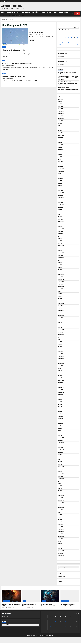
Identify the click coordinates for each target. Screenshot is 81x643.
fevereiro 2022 (61, 221)
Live (78, 13)
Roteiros (66, 12)
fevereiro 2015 (61, 409)
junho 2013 (60, 457)
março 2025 (60, 132)
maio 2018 (60, 325)
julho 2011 (60, 512)
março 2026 (60, 106)
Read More (32, 40)
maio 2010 (60, 543)
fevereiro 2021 (61, 245)
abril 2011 (60, 519)
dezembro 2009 (61, 555)
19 (62, 40)
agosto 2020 (60, 260)
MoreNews (44, 635)
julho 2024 (60, 152)
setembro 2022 (61, 204)
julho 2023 (60, 180)
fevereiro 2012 (61, 495)
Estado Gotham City (26, 12)
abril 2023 (60, 188)
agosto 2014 (60, 423)
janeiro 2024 (60, 166)
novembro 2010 (61, 531)
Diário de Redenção (13, 15)
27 (65, 42)
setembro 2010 (61, 536)
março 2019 (60, 301)
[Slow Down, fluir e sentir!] (50, 596)
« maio (59, 44)
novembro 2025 (61, 113)
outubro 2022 (60, 202)
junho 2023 (60, 183)
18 (59, 40)
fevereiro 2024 (61, 164)
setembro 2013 (61, 450)
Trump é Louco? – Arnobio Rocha (64, 89)
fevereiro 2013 (61, 466)
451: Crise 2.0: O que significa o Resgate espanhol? (17, 63)
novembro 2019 (61, 281)
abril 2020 (60, 269)
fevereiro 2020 (61, 274)
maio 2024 (60, 156)
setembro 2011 (61, 507)
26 (62, 42)
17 (77, 37)
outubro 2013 (60, 447)
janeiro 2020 (60, 277)
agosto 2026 (60, 99)
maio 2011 (60, 517)
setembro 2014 (61, 421)
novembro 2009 (61, 558)
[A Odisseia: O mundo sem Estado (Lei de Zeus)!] (11, 596)
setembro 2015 (61, 392)
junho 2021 (60, 241)
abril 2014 (60, 433)
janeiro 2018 (60, 332)
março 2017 (60, 349)
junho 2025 (60, 125)
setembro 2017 (61, 334)
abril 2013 (60, 461)
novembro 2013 (61, 445)
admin (31, 34)
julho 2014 (60, 426)
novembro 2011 (61, 502)
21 (68, 40)
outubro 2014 (60, 418)
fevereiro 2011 (61, 524)
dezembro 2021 (61, 226)
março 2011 (60, 522)
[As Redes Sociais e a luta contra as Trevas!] (31, 596)
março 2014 (60, 435)
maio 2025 (60, 128)
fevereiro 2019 (61, 303)
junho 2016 (60, 370)
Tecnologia (4, 15)
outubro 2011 (60, 505)
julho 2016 (60, 368)
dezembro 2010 (61, 529)
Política (55, 12)
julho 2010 (60, 541)
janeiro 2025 (60, 137)
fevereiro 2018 (61, 329)
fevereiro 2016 (61, 380)
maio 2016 (60, 373)
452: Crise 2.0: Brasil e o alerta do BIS (13, 50)
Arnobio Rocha (11, 6)
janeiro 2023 (60, 195)
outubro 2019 (60, 284)
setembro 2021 (61, 233)
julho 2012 (60, 483)
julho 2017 (60, 339)
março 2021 (60, 243)
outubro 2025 (60, 116)
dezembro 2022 (61, 197)
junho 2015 (60, 399)
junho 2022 (60, 212)
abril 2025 (60, 130)
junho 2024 (60, 154)
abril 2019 (60, 298)
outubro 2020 (60, 255)
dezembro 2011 (61, 500)
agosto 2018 (60, 317)
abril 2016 (60, 375)
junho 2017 (60, 341)
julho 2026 (60, 101)
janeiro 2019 (60, 305)
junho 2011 (60, 514)
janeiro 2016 (60, 382)
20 (65, 40)
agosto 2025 (60, 120)
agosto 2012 (60, 481)
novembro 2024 (61, 142)
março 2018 (60, 327)
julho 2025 (60, 123)
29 (71, 42)
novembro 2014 (61, 416)
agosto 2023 (60, 178)
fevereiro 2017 (61, 351)
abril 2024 (60, 159)
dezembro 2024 (61, 140)
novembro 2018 (61, 310)
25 (59, 42)
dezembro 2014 (61, 414)
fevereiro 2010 (61, 550)
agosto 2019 (60, 289)
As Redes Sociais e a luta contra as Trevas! (29, 604)
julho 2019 (60, 291)
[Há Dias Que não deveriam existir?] (69, 596)
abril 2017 (60, 346)
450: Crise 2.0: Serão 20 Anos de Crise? (13, 77)
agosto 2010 (60, 538)
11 (59, 37)
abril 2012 (60, 490)
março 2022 (60, 219)
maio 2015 (60, 401)
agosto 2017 (60, 337)
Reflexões (61, 12)
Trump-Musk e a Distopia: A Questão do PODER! (68, 90)
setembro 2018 (61, 315)
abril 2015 (60, 404)
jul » (78, 44)
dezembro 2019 (61, 279)
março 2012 (60, 493)
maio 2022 (60, 214)
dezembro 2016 (61, 356)
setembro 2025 (61, 118)
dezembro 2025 (61, 111)
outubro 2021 (60, 231)
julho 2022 (60, 209)
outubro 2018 (60, 313)
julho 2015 (60, 397)
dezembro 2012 (61, 471)
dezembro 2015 (61, 385)
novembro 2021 (61, 229)
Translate (68, 568)
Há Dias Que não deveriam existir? (67, 604)
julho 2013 (60, 454)
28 (68, 42)
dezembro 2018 (61, 308)
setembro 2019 (61, 286)
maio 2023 (60, 185)
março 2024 (60, 161)
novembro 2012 (61, 474)
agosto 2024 (60, 149)
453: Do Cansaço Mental (15, 36)
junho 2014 (60, 428)
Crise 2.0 (3, 12)
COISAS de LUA (21, 15)
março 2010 (60, 548)
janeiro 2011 (60, 526)
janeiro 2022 (60, 224)
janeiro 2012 (60, 498)
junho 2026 (60, 104)
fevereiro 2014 (61, 438)
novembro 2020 (61, 253)
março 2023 (60, 190)
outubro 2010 (60, 534)
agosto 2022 (60, 207)
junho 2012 (60, 486)
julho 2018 (60, 320)
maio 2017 (60, 344)
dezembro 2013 (61, 442)
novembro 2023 (61, 171)
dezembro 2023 (61, 168)
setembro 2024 (61, 147)
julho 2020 (60, 262)
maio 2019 (60, 296)
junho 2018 (60, 322)
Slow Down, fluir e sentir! (46, 604)
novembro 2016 (61, 358)
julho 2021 (60, 238)
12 (62, 37)
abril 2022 (60, 216)
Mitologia (49, 12)
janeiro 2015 (60, 411)
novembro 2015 (61, 387)
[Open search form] (72, 13)
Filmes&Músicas (35, 12)
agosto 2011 (60, 510)
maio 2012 (60, 488)
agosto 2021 (60, 236)
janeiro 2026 (60, 108)
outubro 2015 (60, 389)
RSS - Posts (60, 574)
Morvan (59, 72)
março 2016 (60, 377)
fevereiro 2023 (61, 192)
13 (65, 37)
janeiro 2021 (60, 248)
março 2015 (60, 406)
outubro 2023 (60, 173)
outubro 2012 (60, 476)
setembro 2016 (61, 363)
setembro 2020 (61, 257)
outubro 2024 (60, 144)
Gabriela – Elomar (65, 87)
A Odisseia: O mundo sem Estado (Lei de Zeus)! (11, 604)
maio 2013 (60, 459)
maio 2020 (60, 267)
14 (68, 37)
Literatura (43, 12)
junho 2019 (60, 293)
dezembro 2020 (61, 250)
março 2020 (60, 272)
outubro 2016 (60, 361)
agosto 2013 (60, 452)
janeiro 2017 (60, 353)
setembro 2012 (61, 478)
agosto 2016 (60, 365)
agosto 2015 (60, 394)
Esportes (18, 12)
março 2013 (60, 464)
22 (71, 40)
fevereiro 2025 (61, 135)
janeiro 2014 (60, 440)
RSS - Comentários (61, 576)
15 (71, 37)
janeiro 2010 (60, 553)
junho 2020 (60, 265)
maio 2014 (60, 430)
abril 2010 (60, 546)
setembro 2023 (61, 176)
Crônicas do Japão (11, 12)
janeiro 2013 (60, 469)
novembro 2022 (61, 200)
